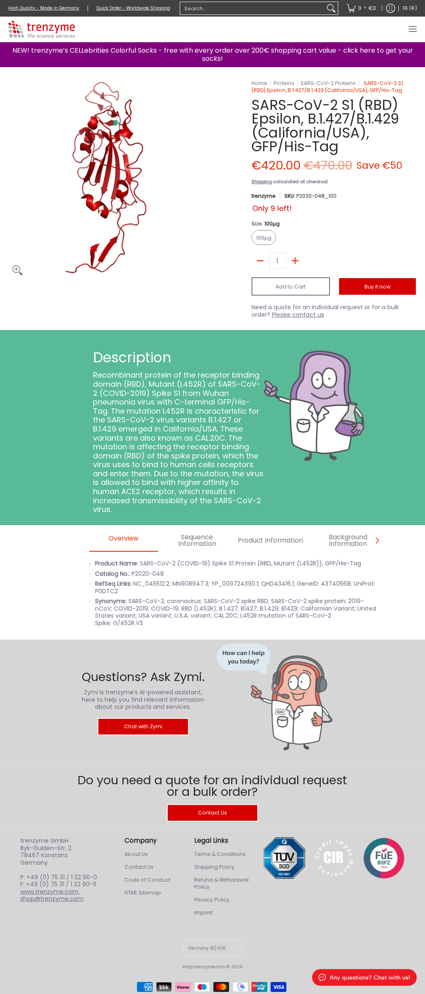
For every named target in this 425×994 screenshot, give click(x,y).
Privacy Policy (212, 899)
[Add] (295, 261)
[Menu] (412, 29)
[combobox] (252, 8)
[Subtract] (260, 261)
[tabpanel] (234, 598)
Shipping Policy (214, 866)
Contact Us (212, 812)
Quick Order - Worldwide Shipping (133, 8)
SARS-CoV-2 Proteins (328, 83)
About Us (136, 854)
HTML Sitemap (143, 892)
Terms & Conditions (220, 854)
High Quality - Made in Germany (43, 8)
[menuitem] (361, 8)
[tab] (124, 541)
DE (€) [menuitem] (410, 8)
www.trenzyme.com (50, 891)
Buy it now (377, 286)
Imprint (203, 912)
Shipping (262, 181)
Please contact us (298, 314)
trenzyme (264, 195)
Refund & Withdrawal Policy (221, 883)
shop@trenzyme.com (51, 899)
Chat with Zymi (143, 726)
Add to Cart (290, 286)
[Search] (331, 8)
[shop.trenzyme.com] (41, 29)
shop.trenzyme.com (203, 967)
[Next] (377, 540)
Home (259, 83)
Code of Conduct (148, 879)
